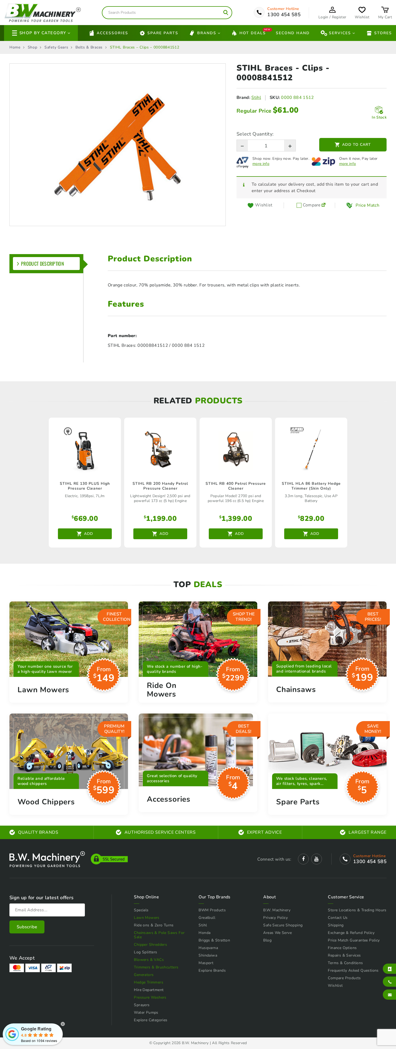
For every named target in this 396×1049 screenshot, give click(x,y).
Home (14, 47)
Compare (311, 205)
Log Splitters (145, 952)
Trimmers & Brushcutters (156, 967)
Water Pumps (146, 1012)
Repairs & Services (344, 955)
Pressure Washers (150, 997)
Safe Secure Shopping (283, 925)
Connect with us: (274, 859)
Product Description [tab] (42, 263)
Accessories (112, 33)
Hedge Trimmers (148, 982)
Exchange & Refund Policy (351, 932)
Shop (32, 47)
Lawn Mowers (146, 917)
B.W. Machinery (276, 910)
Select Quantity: (255, 134)
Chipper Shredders (150, 944)
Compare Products (344, 978)
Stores (383, 33)
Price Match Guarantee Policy (354, 940)
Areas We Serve (277, 932)
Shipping (335, 925)
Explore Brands (212, 970)
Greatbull (207, 917)
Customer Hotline (283, 9)
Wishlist (335, 985)
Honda (204, 932)
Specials (141, 910)
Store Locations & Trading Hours (357, 910)
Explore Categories (150, 1020)
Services (340, 33)
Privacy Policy (275, 917)
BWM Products (212, 910)
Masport (206, 962)
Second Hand (293, 33)
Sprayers (142, 1005)
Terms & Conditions (345, 962)
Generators (144, 974)
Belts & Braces (89, 47)
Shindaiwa (208, 955)
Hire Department (149, 989)
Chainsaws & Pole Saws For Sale (159, 935)
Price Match (367, 205)
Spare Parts (162, 33)
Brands (206, 33)
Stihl (256, 98)
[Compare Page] (323, 205)
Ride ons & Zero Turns (153, 925)
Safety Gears (56, 47)
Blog (267, 940)
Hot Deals (252, 32)
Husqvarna (208, 947)
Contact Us (338, 917)
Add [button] (88, 533)
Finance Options (342, 947)
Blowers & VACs (149, 959)
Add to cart (356, 144)
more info (260, 164)
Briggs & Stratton (214, 940)
